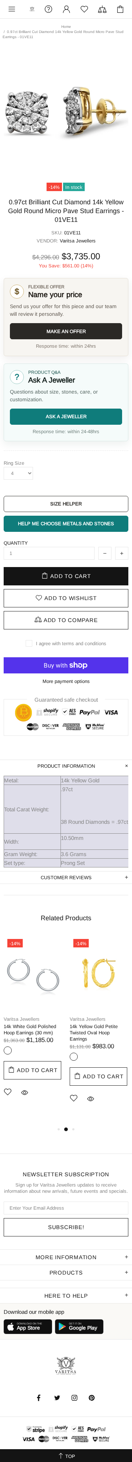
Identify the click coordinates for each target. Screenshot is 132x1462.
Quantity (16, 543)
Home (66, 27)
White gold (7, 1050)
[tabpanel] (33, 1027)
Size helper (66, 504)
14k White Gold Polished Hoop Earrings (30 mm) (30, 1029)
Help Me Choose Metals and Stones (66, 523)
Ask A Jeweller (66, 416)
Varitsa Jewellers (32, 9)
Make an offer (66, 331)
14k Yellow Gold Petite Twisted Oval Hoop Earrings (94, 1033)
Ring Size (14, 463)
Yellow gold (73, 1056)
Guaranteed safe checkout (66, 699)
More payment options (66, 681)
